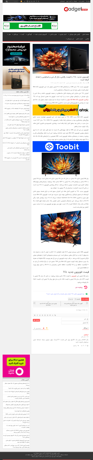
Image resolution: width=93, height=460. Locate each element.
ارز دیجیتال (70, 39)
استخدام (62, 1)
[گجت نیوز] (75, 12)
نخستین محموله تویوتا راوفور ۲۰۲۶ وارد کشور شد (18, 125)
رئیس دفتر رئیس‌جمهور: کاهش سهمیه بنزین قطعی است (16, 113)
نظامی (87, 39)
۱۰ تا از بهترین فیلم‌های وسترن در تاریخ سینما (19, 117)
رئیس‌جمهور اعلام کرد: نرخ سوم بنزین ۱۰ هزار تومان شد (17, 100)
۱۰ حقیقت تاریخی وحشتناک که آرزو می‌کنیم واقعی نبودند (16, 408)
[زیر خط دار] (40, 315)
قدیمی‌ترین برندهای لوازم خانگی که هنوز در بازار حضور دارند (16, 401)
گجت (22, 34)
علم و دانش (53, 34)
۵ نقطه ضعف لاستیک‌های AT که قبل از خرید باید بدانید (16, 417)
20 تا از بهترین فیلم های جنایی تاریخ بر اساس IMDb (17, 414)
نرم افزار (16, 34)
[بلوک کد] (52, 315)
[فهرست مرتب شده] (45, 315)
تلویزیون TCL (77, 299)
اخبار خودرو (63, 34)
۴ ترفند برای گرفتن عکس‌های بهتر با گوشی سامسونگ (17, 404)
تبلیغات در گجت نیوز (71, 1)
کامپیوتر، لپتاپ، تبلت (41, 34)
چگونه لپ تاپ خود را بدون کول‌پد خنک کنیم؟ (18, 388)
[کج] (37, 315)
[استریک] (42, 315)
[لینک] (55, 315)
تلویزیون (73, 276)
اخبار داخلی (79, 39)
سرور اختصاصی (47, 456)
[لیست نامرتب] (47, 315)
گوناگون (29, 34)
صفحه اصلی (85, 34)
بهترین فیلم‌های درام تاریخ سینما (22, 411)
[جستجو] (6, 1)
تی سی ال (71, 299)
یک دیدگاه (85, 83)
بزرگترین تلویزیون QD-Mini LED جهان (77, 100)
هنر (10, 34)
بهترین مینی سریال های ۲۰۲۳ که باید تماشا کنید (48, 303)
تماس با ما (81, 1)
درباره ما (88, 1)
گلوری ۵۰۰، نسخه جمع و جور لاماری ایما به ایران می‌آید (73, 303)
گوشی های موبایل (75, 34)
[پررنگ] (35, 315)
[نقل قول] (50, 315)
